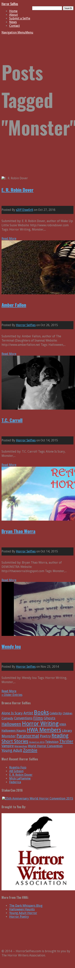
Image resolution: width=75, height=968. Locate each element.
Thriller (66, 741)
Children (67, 713)
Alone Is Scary (12, 713)
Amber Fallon (14, 304)
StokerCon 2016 (36, 742)
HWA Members (44, 730)
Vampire (8, 746)
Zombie (30, 750)
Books (41, 712)
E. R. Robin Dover (17, 189)
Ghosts (49, 718)
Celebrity (56, 713)
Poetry (45, 736)
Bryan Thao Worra (18, 531)
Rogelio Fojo (17, 767)
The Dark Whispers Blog (25, 905)
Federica (15, 782)
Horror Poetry (19, 916)
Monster (9, 736)
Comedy (7, 718)
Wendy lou (11, 646)
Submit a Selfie (19, 18)
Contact (14, 26)
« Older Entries (12, 695)
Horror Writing (40, 723)
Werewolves (20, 746)
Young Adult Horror (23, 913)
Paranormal (28, 735)
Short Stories (15, 741)
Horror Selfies (10, 4)
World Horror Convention (45, 746)
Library (67, 730)
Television (51, 742)
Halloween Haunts (22, 909)
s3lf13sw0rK (24, 210)
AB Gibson (16, 771)
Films (38, 718)
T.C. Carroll (12, 420)
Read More (9, 238)
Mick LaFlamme (20, 778)
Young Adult (12, 750)
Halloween (11, 724)
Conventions (23, 718)
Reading (60, 735)
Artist (28, 713)
